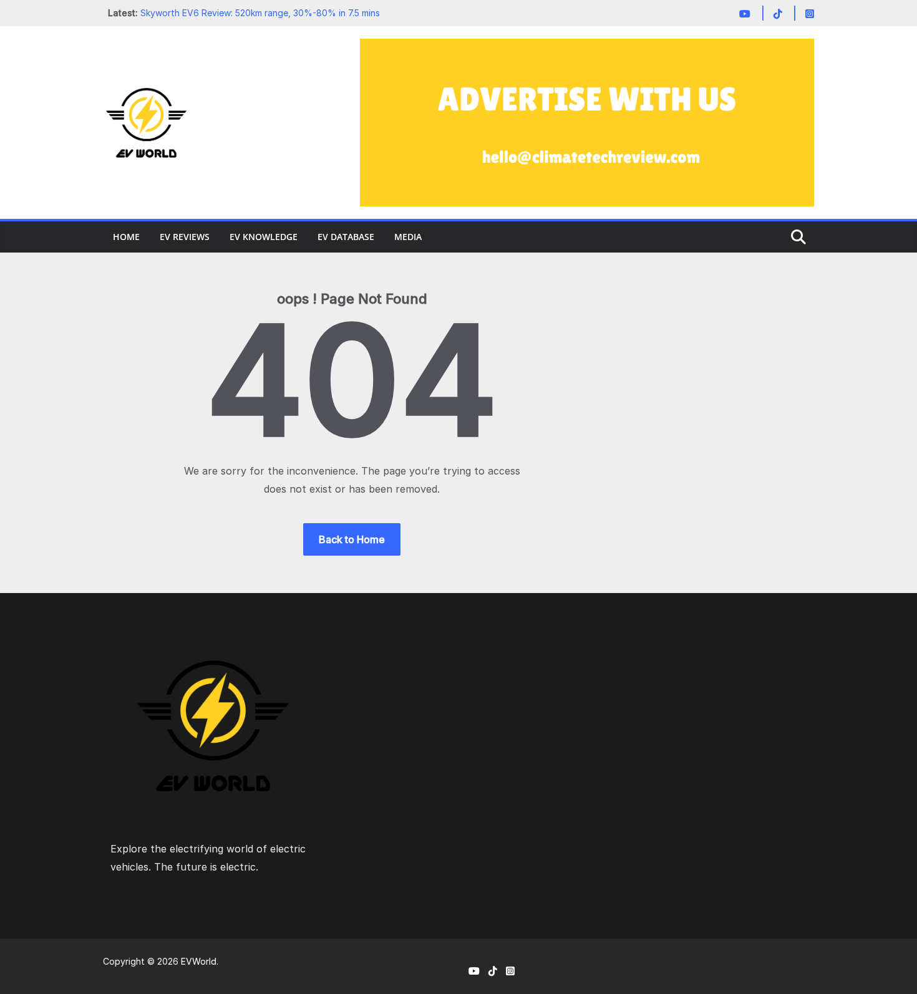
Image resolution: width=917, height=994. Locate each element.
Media (408, 237)
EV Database (346, 237)
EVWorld (198, 961)
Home (126, 237)
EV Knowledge (264, 237)
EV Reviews (185, 237)
